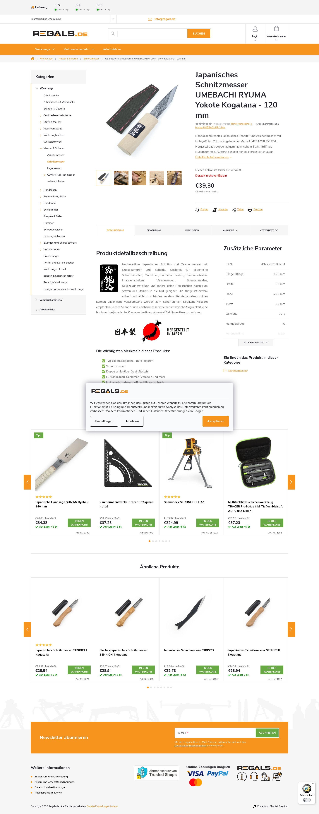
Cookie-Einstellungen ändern (102, 806)
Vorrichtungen (52, 249)
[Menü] (313, 784)
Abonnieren (267, 733)
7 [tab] (169, 541)
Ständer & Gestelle (54, 108)
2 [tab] (153, 541)
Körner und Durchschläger (59, 262)
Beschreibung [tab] (115, 230)
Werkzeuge (46, 88)
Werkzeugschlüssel (55, 269)
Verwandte (267, 230)
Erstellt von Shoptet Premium (272, 806)
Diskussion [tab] (192, 230)
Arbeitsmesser (55, 155)
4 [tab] (159, 541)
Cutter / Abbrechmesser (61, 175)
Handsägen (50, 190)
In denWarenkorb (79, 522)
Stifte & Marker (52, 122)
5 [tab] (163, 541)
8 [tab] (171, 687)
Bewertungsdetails (241, 123)
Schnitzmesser (55, 161)
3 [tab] (156, 541)
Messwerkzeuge (53, 128)
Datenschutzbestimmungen (190, 745)
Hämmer (49, 223)
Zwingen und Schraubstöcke (60, 242)
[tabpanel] (63, 482)
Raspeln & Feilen (53, 216)
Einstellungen (104, 421)
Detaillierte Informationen (212, 157)
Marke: (210, 127)
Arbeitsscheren (56, 181)
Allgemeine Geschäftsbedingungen (54, 782)
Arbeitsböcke (51, 95)
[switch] (307, 800)
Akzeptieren (215, 421)
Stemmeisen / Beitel (55, 196)
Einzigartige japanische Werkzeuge (63, 289)
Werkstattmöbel (53, 141)
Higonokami (54, 168)
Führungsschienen (54, 236)
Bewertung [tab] (154, 230)
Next (291, 482)
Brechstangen (51, 256)
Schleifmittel (51, 209)
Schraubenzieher (53, 229)
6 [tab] (166, 541)
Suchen (199, 34)
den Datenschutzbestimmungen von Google (174, 411)
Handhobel (50, 203)
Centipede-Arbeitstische (57, 115)
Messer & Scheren (54, 148)
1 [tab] (149, 541)
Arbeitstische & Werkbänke (59, 102)
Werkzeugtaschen (54, 135)
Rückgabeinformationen (48, 792)
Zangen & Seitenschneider (58, 276)
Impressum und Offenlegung (46, 19)
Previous (27, 482)
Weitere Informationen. (121, 411)
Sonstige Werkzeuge (55, 282)
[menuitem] (45, 49)
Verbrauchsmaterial (51, 300)
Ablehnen (132, 421)
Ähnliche (228, 230)
